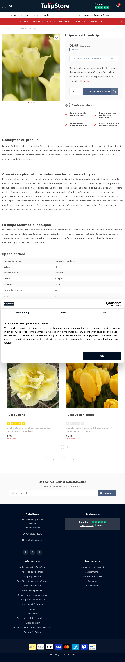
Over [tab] (103, 312)
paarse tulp (71, 459)
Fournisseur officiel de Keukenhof (32, 618)
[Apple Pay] (49, 647)
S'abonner (108, 493)
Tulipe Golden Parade (80, 415)
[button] (28, 102)
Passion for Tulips (32, 632)
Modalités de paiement (32, 590)
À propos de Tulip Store (32, 571)
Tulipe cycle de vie (32, 576)
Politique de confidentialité (32, 599)
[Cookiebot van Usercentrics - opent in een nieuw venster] (108, 303)
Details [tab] (62, 312)
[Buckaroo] (84, 647)
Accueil (8, 28)
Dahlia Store (32, 613)
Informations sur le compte (92, 567)
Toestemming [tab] (21, 312)
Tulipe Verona (16, 415)
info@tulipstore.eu (33, 540)
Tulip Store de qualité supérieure (32, 581)
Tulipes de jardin (32, 622)
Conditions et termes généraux (32, 594)
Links (32, 608)
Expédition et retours (32, 585)
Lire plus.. (84, 81)
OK (102, 356)
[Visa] (58, 647)
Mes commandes (93, 571)
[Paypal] (75, 647)
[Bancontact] (92, 647)
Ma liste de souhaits (92, 576)
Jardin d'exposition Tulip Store (32, 567)
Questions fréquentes (32, 604)
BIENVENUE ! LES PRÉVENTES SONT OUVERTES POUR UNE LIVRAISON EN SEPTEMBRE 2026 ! (62, 21)
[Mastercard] (66, 647)
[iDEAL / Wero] (32, 647)
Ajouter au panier (101, 91)
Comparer (92, 581)
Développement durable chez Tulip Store (32, 627)
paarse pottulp (54, 459)
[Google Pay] (41, 647)
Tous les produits (93, 585)
